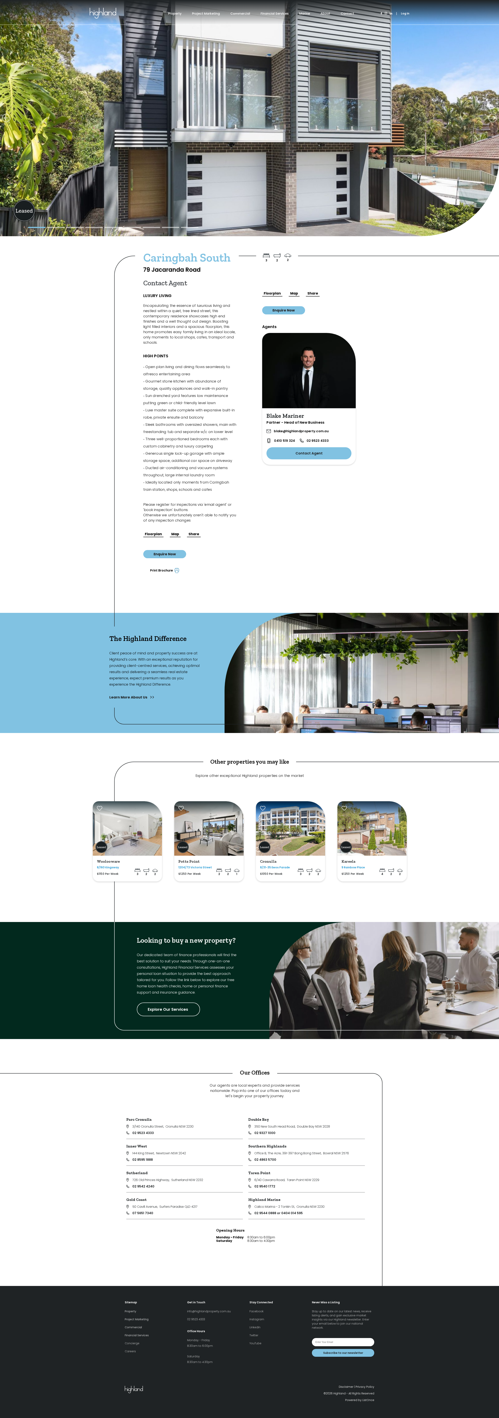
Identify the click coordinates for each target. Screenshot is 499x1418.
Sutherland (137, 1172)
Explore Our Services (168, 1009)
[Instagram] (386, 13)
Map (175, 534)
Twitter (254, 1335)
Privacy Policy (365, 1387)
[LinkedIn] (391, 13)
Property (174, 13)
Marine (304, 13)
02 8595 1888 (142, 1159)
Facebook (257, 1311)
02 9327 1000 (264, 1133)
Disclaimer (346, 1387)
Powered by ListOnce (359, 1400)
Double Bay (258, 1119)
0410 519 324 (284, 440)
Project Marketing (206, 13)
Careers (130, 1351)
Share (193, 534)
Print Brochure (162, 570)
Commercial (240, 13)
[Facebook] (381, 13)
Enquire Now (165, 554)
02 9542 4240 (143, 1186)
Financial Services (275, 13)
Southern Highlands (267, 1146)
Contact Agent (309, 453)
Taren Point (259, 1172)
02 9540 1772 (264, 1186)
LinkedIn (255, 1327)
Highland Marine (264, 1199)
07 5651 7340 (142, 1213)
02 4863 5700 (265, 1159)
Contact (347, 13)
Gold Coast (136, 1199)
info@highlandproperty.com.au (209, 1311)
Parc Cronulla (139, 1119)
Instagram (257, 1319)
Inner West (136, 1146)
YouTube (255, 1343)
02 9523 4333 (318, 440)
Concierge (132, 1343)
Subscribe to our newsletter (343, 1353)
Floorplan (153, 534)
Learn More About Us (128, 697)
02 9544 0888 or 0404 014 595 (278, 1213)
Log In (405, 13)
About (325, 13)
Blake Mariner (285, 415)
